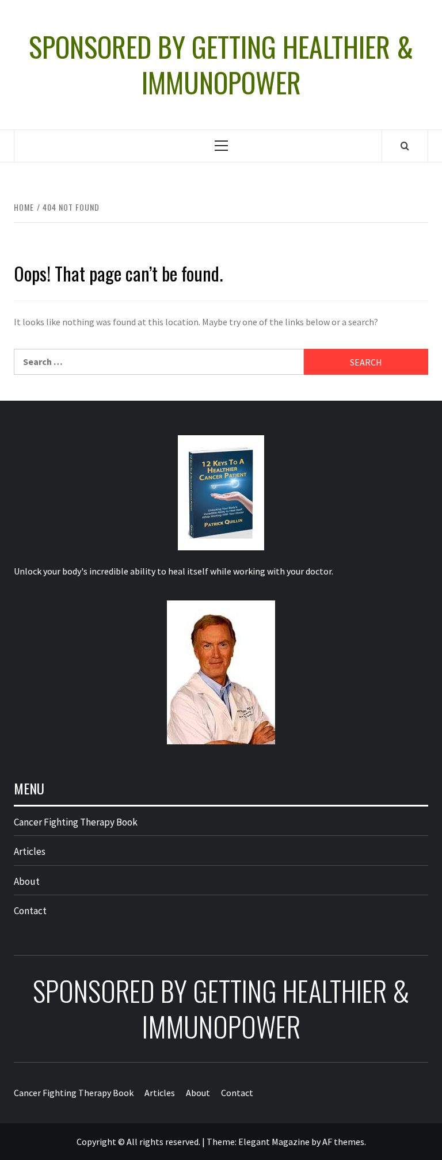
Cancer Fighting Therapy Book (76, 822)
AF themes (343, 1141)
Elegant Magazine (274, 1141)
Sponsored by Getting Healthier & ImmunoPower (221, 65)
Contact (30, 910)
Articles (29, 851)
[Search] (405, 146)
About (27, 881)
